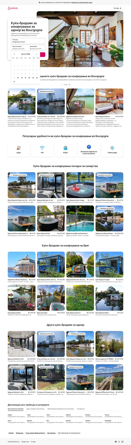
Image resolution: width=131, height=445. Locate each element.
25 (18, 78)
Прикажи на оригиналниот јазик (81, 2)
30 (37, 78)
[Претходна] (62, 84)
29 (33, 78)
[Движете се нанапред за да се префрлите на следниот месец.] (36, 54)
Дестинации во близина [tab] (15, 409)
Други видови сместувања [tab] (35, 409)
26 (21, 78)
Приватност (25, 442)
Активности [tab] (81, 409)
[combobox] (28, 42)
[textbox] (20, 48)
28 (29, 78)
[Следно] (69, 84)
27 (25, 78)
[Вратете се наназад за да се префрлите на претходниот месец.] (14, 54)
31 (14, 82)
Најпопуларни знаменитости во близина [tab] (60, 409)
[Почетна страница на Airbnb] (13, 8)
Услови (33, 442)
